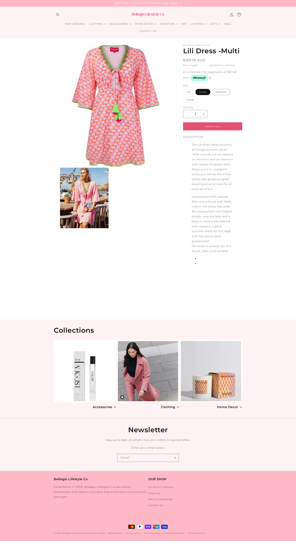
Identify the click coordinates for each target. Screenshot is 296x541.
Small (203, 92)
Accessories (102, 407)
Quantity (188, 107)
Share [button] (190, 276)
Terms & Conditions (161, 487)
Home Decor (227, 407)
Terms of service (196, 533)
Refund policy (115, 533)
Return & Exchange (160, 499)
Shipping (204, 65)
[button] (57, 14)
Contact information (174, 533)
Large (192, 100)
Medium (220, 92)
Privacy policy (133, 533)
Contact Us (155, 505)
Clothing (168, 407)
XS (190, 92)
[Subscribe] (175, 458)
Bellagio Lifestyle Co (73, 533)
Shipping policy (152, 533)
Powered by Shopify (94, 533)
